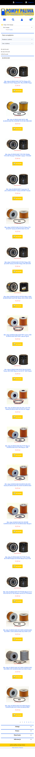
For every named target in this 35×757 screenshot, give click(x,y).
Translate (11, 29)
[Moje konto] (22, 19)
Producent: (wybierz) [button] (7, 39)
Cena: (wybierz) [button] (6, 43)
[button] (4, 19)
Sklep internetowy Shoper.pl (17, 747)
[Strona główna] (17, 11)
